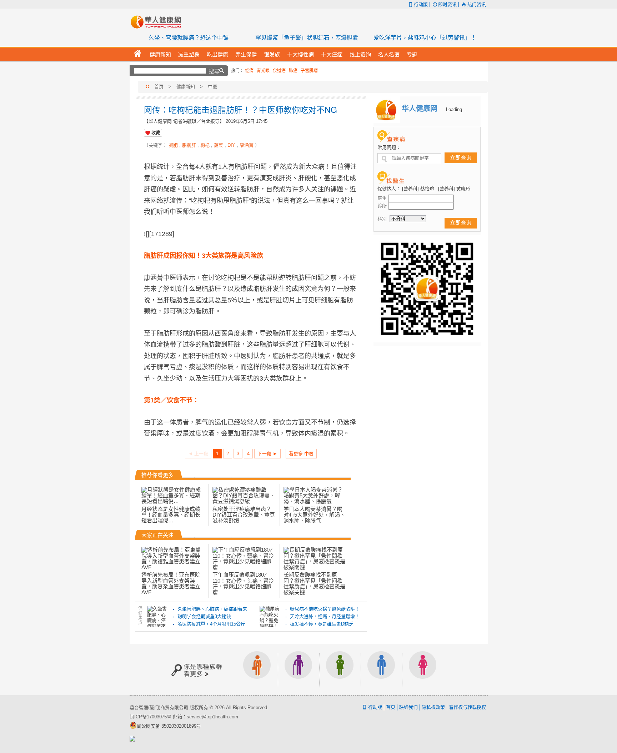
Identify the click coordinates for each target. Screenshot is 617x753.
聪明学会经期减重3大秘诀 (204, 616)
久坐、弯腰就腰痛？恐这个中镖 (189, 38)
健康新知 (185, 86)
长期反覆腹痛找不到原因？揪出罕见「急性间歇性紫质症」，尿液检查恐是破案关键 (314, 583)
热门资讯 (476, 4)
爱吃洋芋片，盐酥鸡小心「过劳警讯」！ (424, 38)
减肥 (173, 145)
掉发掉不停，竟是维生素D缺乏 (321, 624)
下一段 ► (267, 453)
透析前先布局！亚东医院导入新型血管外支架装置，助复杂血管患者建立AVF (170, 583)
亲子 (340, 669)
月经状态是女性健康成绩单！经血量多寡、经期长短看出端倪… (170, 514)
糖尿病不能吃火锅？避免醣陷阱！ (325, 609)
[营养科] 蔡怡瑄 (418, 188)
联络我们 (408, 707)
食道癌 (279, 70)
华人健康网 (158, 22)
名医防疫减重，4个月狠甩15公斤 (211, 624)
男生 (381, 669)
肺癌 (293, 70)
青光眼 (263, 70)
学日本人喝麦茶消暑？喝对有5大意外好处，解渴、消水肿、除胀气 (314, 514)
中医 (212, 86)
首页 (159, 86)
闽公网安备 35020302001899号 (169, 726)
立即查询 (460, 158)
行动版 (421, 4)
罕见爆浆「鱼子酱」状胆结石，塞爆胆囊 (306, 38)
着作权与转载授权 (467, 707)
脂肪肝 (189, 145)
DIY (231, 145)
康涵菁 (247, 145)
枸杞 (205, 145)
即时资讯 (447, 4)
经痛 (249, 70)
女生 (423, 669)
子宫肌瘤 (309, 70)
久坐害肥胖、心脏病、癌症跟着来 (212, 609)
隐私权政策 (433, 707)
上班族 (257, 669)
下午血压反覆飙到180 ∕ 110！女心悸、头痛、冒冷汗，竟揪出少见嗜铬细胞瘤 (243, 583)
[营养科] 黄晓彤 (454, 188)
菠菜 (218, 145)
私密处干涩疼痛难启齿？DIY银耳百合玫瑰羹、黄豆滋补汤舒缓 (243, 514)
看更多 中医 (301, 453)
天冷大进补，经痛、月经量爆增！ (325, 616)
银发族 (298, 669)
